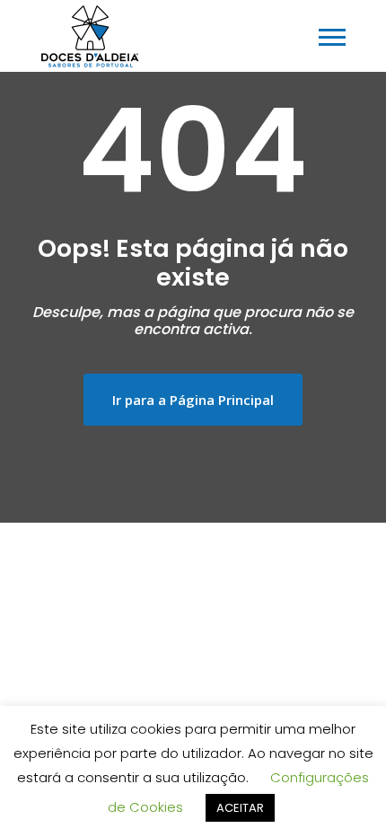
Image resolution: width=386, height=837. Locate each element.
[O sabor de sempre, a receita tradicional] (89, 36)
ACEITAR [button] (240, 807)
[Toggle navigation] (332, 37)
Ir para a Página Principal (193, 400)
